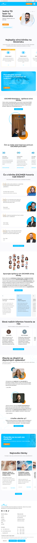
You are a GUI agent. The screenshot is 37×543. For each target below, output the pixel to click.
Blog (2, 522)
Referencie (3, 520)
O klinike (2, 519)
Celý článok (13, 487)
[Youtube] (6, 511)
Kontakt (2, 524)
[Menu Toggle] (34, 4)
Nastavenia (5, 540)
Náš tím (2, 517)
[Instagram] (4, 511)
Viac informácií (25, 538)
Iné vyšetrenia (20, 517)
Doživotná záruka (20, 520)
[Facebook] (2, 511)
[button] (35, 11)
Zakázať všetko (13, 540)
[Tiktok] (8, 511)
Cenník (2, 515)
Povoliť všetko (21, 540)
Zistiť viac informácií (5, 167)
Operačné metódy (20, 519)
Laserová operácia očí (21, 515)
